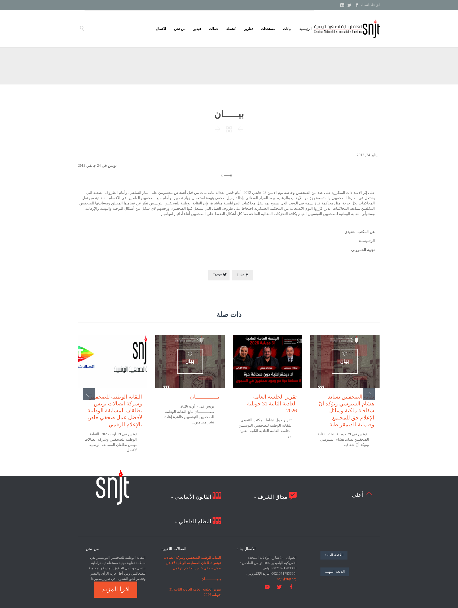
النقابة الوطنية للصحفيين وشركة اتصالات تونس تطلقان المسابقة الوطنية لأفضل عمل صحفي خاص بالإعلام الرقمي (114, 410)
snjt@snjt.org (287, 579)
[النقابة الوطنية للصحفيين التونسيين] (347, 28)
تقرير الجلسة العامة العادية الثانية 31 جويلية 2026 (272, 403)
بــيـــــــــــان (204, 397)
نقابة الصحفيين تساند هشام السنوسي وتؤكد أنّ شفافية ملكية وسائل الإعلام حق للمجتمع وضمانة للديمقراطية (346, 410)
